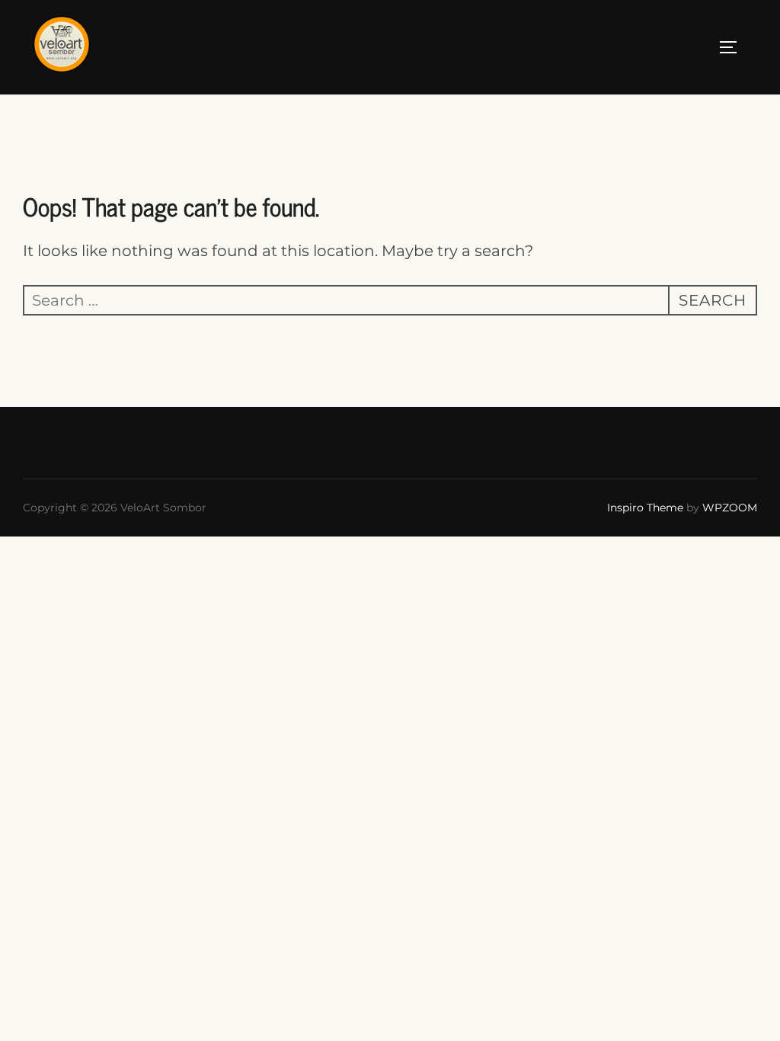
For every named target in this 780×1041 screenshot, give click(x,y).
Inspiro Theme (645, 507)
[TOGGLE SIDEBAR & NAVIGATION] (733, 47)
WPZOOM (729, 507)
